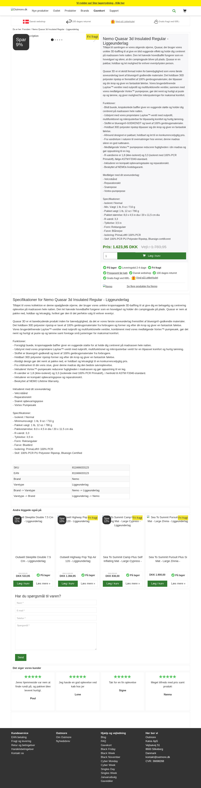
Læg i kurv (153, 255)
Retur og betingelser (23, 745)
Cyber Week (108, 765)
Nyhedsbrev (63, 741)
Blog (103, 737)
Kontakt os (17, 753)
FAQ (103, 741)
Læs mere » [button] (43, 583)
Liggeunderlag (80, 484)
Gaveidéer (107, 781)
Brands (85, 10)
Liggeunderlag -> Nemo (85, 496)
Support (114, 10)
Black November (110, 757)
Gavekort (99, 10)
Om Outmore (63, 737)
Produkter (70, 10)
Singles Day (108, 769)
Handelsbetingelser (22, 749)
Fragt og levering (21, 741)
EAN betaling (19, 737)
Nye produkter (40, 10)
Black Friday (108, 749)
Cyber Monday (109, 761)
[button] (184, 11)
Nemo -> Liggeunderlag (85, 490)
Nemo (75, 478)
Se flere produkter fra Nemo (142, 286)
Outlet (56, 10)
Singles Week (109, 773)
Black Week (108, 753)
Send (21, 657)
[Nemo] (109, 286)
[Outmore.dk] (20, 9)
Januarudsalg (109, 777)
